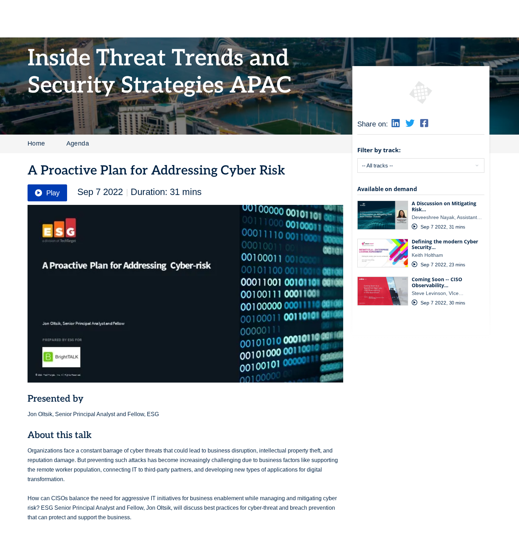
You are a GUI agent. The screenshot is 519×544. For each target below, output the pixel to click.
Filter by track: (379, 150)
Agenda (77, 143)
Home (36, 143)
